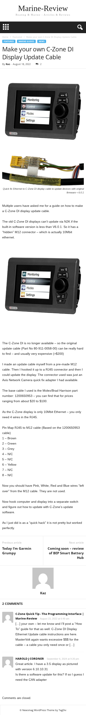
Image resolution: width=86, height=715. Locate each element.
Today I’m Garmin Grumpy (16, 550)
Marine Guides (26, 41)
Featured (17, 36)
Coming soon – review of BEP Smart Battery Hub (66, 553)
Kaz (8, 64)
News (42, 41)
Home (5, 36)
